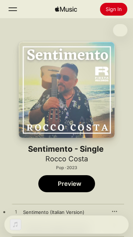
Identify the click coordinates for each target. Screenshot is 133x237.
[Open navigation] (13, 9)
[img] (66, 9)
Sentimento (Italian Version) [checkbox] (53, 212)
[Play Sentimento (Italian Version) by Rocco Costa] (16, 212)
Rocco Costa (66, 159)
